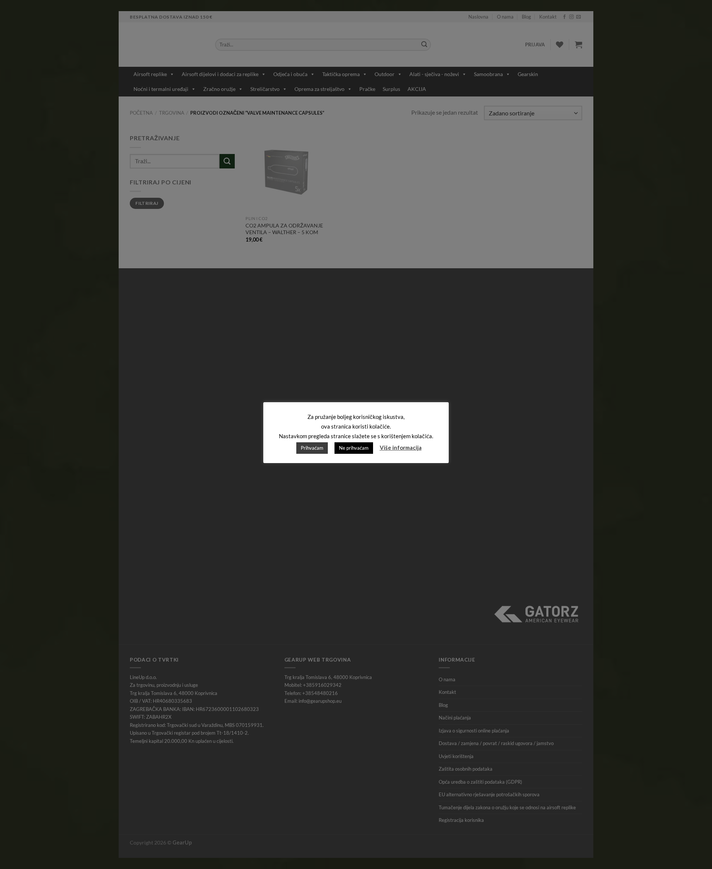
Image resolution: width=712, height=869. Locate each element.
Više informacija (401, 447)
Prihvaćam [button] (312, 448)
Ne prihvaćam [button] (354, 448)
